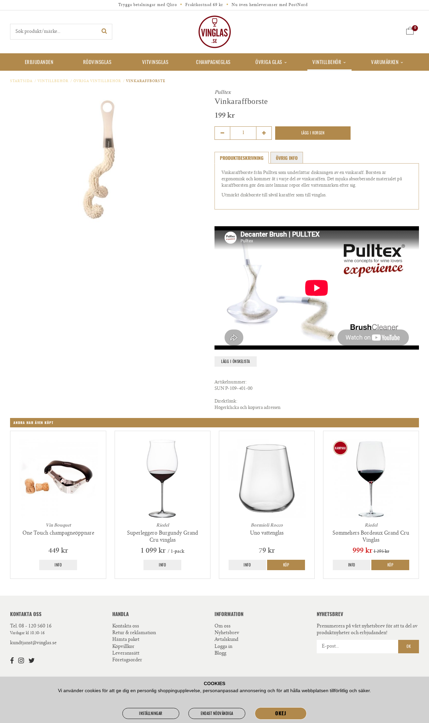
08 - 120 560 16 (35, 626)
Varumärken (385, 62)
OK (409, 646)
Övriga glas (268, 62)
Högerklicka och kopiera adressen (247, 408)
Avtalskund (226, 640)
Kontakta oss (125, 626)
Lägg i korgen (313, 132)
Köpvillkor (123, 647)
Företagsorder (127, 660)
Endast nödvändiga (217, 713)
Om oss (222, 626)
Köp (286, 564)
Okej (280, 713)
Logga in (223, 647)
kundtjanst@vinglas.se (33, 643)
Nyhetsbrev (226, 633)
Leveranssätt (125, 653)
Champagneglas (213, 62)
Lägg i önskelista (235, 361)
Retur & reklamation (134, 633)
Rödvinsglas (97, 62)
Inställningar (151, 713)
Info (58, 564)
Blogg (220, 653)
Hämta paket (125, 640)
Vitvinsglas (155, 62)
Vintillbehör (326, 62)
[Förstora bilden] (102, 161)
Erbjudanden (39, 62)
